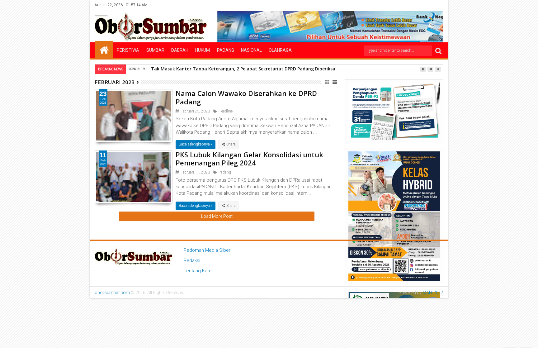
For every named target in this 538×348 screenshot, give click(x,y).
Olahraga (280, 50)
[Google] (429, 5)
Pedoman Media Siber (207, 250)
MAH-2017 (432, 292)
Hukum (202, 50)
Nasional (251, 50)
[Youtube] (439, 5)
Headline (226, 111)
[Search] (438, 50)
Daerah (179, 50)
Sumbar (155, 50)
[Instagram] (419, 5)
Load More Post (217, 216)
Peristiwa (128, 50)
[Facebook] (400, 5)
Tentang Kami (198, 271)
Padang (225, 50)
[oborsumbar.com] (104, 49)
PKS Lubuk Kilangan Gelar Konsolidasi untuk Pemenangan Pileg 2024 (249, 158)
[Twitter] (410, 5)
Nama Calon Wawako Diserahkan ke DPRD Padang (246, 97)
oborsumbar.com (112, 292)
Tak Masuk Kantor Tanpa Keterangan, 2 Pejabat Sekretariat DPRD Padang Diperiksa (243, 69)
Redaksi (192, 260)
